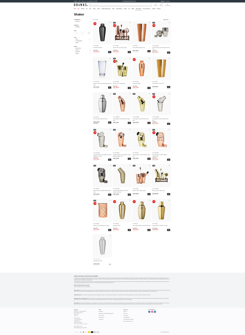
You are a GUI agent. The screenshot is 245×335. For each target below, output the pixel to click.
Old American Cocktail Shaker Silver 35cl (161, 48)
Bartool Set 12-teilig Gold (158, 190)
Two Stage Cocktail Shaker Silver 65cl (160, 119)
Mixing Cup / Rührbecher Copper (101, 225)
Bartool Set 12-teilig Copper (120, 47)
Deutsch (163, 1)
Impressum (101, 319)
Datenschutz (101, 315)
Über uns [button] (126, 309)
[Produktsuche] (90, 5)
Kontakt (75, 1)
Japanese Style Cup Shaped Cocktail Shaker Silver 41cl (102, 155)
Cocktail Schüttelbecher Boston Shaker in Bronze (120, 191)
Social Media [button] (151, 309)
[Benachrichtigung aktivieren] (110, 264)
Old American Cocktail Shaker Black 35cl (102, 191)
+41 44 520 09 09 (78, 319)
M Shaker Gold (116, 225)
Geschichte (126, 315)
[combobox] (120, 5)
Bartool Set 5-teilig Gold (119, 83)
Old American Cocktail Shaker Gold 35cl (141, 155)
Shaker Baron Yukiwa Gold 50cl (160, 225)
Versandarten (101, 317)
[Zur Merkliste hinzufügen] (110, 22)
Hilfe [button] (100, 309)
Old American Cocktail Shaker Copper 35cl (159, 155)
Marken (159, 8)
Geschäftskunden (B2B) (92, 1)
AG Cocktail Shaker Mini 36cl (100, 118)
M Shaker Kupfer (137, 83)
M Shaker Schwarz (97, 47)
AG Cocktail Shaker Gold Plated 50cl (142, 225)
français (168, 1)
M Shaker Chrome (97, 260)
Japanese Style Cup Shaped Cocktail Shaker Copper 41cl (122, 155)
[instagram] (152, 312)
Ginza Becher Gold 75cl (158, 83)
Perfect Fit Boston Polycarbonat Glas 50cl (102, 84)
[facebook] (149, 312)
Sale (78, 8)
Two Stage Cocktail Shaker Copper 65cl (121, 119)
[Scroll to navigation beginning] (1, 8)
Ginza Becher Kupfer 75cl (139, 47)
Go (89, 33)
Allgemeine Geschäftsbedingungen (106, 313)
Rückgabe (101, 311)
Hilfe (79, 1)
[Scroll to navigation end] (243, 8)
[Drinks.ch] (81, 5)
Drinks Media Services (128, 321)
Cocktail (154, 8)
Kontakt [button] (76, 309)
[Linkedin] (155, 312)
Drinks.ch (166, 332)
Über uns (84, 1)
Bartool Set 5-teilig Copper (139, 190)
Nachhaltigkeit (127, 317)
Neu (75, 8)
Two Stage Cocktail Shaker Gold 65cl (140, 119)
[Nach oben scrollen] (241, 333)
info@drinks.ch (77, 320)
